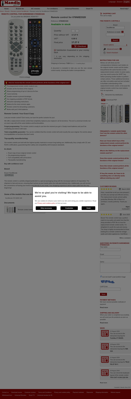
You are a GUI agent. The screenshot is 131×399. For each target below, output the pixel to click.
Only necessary (46, 208)
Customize (69, 208)
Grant (89, 208)
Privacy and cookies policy (46, 203)
